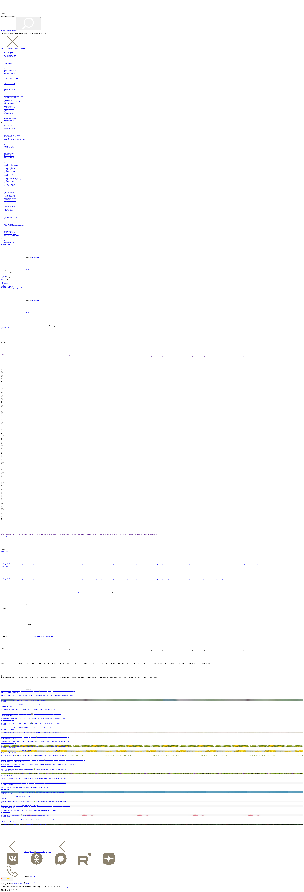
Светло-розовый (101, 534)
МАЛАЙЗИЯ (98, 356)
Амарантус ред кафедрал (7, 770)
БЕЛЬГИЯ (10, 356)
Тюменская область (9, 212)
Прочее (191, 564)
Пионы (187, 564)
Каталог (3, 270)
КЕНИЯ (63, 356)
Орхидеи (170, 564)
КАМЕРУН (57, 356)
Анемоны (79, 564)
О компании (4, 275)
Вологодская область (9, 71)
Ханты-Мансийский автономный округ (14, 225)
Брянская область (8, 63)
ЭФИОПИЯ (255, 356)
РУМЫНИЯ (156, 356)
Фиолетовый (148, 534)
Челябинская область (9, 231)
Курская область (8, 113)
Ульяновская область (9, 219)
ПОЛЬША (130, 356)
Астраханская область (10, 56)
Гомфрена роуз (5, 789)
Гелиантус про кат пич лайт (8, 747)
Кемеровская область (9, 103)
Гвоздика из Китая (94, 564)
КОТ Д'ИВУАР (90, 356)
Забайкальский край (9, 84)
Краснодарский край (9, 107)
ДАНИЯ (26, 356)
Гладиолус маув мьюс (6, 775)
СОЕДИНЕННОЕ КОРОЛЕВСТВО (170, 356)
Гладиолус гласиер (6, 756)
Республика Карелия (9, 172)
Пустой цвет (88, 534)
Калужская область (9, 99)
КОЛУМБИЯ (74, 356)
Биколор (6, 534)
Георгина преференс (6, 733)
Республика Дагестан (9, 168)
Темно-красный (132, 534)
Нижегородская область (10, 136)
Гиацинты (133, 564)
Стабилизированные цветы (208, 564)
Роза (2, 564)
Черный (154, 534)
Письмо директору (35, 882)
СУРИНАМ (183, 356)
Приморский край (9, 156)
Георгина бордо (5, 701)
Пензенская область (9, 153)
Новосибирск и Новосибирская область (14, 139)
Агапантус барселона (6, 706)
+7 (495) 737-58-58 (6, 245)
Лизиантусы (57, 564)
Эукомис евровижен (6, 715)
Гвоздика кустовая (106, 564)
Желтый (22, 534)
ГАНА (15, 356)
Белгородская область (10, 62)
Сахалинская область (9, 196)
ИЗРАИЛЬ (39, 356)
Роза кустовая (12, 30)
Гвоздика (84, 564)
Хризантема (252, 564)
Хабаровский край (9, 224)
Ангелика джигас (5, 798)
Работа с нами (5, 278)
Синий (119, 534)
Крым (5, 110)
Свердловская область (10, 198)
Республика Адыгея (9, 162)
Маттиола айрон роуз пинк (8, 793)
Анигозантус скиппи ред (7, 779)
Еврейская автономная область (12, 78)
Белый (2, 534)
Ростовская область (9, 185)
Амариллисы (73, 564)
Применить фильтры (15, 536)
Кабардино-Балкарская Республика (13, 96)
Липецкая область (9, 120)
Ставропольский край (10, 201)
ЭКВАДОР (249, 356)
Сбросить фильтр (5, 536)
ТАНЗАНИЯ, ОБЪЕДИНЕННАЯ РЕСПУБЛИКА (206, 356)
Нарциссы (165, 564)
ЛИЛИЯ (6, 30)
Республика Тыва (8, 182)
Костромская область (9, 106)
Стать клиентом (5, 283)
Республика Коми (8, 174)
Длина (2, 368)
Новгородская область (10, 138)
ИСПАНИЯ (45, 356)
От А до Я (44, 636)
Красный (44, 534)
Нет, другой (11, 16)
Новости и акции (5, 272)
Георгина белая (5, 825)
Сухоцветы (219, 564)
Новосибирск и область (21, 48)
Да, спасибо (4, 16)
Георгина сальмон (5, 816)
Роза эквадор (37, 564)
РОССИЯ (144, 356)
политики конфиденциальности (68, 887)
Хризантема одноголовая (277, 564)
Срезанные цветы (5, 563)
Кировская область (9, 104)
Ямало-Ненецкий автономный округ (14, 240)
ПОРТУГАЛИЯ (137, 356)
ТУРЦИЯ (227, 356)
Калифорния (35, 257)
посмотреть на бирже (69, 691)
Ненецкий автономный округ (12, 135)
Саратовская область (9, 195)
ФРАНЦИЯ (242, 356)
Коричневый (38, 534)
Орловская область (9, 147)
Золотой (32, 534)
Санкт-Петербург (9, 48)
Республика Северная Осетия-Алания (14, 180)
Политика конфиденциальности (9, 882)
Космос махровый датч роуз (8, 743)
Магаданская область (9, 125)
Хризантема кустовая (263, 564)
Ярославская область (9, 242)
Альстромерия (65, 564)
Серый (115, 534)
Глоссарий (4, 279)
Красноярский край (9, 109)
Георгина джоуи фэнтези (7, 729)
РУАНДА (150, 356)
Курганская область (9, 112)
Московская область (9, 128)
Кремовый (50, 534)
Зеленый (27, 534)
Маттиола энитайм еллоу (7, 802)
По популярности (36, 636)
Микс (55, 534)
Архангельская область (10, 55)
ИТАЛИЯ (51, 356)
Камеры (27, 269)
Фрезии (246, 564)
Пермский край (8, 154)
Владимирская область (10, 69)
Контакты (3, 273)
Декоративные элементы (142, 564)
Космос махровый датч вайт (8, 738)
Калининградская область (11, 97)
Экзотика (287, 564)
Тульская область (8, 210)
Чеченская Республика (10, 232)
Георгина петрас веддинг (7, 720)
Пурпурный (81, 534)
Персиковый (67, 534)
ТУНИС (222, 356)
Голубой (18, 534)
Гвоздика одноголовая (119, 564)
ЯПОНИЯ (273, 356)
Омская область (8, 144)
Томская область (8, 209)
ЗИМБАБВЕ (32, 356)
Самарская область (9, 192)
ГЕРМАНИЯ (20, 356)
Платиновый (74, 534)
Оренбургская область (10, 146)
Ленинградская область (10, 118)
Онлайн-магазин (25, 288)
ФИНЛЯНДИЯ (234, 356)
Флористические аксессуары (236, 564)
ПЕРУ (125, 356)
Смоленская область (9, 199)
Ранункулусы (197, 564)
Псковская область (9, 157)
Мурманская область (9, 129)
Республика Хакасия (9, 184)
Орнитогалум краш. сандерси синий (10, 766)
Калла (52, 564)
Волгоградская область (10, 70)
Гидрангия (44, 564)
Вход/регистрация (16, 288)
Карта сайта (43, 882)
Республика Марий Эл (10, 175)
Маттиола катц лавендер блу (8, 807)
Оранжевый (60, 534)
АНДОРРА (4, 356)
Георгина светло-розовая (7, 784)
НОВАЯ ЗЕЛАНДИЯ (118, 356)
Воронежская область (9, 73)
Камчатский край (8, 100)
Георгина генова (5, 812)
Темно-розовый (140, 534)
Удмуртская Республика (10, 217)
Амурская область (9, 53)
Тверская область (8, 207)
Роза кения (8, 564)
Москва (3, 48)
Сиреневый (124, 534)
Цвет (2, 533)
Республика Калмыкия (10, 171)
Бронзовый (12, 534)
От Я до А (50, 636)
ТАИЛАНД (189, 356)
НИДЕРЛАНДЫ (107, 356)
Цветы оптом (4, 551)
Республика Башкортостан (11, 165)
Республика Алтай (9, 164)
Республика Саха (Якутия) (11, 178)
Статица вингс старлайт (7, 821)
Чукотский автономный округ (12, 235)
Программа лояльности (7, 285)
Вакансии (3, 282)
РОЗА (2, 30)
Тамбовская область (9, 206)
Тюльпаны (225, 564)
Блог (2, 280)
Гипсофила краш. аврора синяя (9, 697)
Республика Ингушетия (10, 170)
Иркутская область (9, 90)
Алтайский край (8, 52)
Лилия (155, 564)
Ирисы (49, 564)
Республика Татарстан (10, 181)
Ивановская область (9, 89)
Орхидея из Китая (180, 564)
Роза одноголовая (27, 564)
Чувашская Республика (10, 234)
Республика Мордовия (10, 177)
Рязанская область (8, 187)
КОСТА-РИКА (82, 356)
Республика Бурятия (9, 167)
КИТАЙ (68, 356)
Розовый (94, 534)
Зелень (151, 564)
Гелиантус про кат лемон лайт (9, 752)
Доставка (3, 276)
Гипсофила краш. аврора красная (9, 692)
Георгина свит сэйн (6, 724)
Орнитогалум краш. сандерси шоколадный (12, 761)
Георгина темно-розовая (7, 710)
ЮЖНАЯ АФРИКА (264, 356)
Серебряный (109, 534)
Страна (3, 354)
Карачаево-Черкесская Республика (13, 102)
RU (1, 313)
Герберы (127, 564)
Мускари (159, 564)
